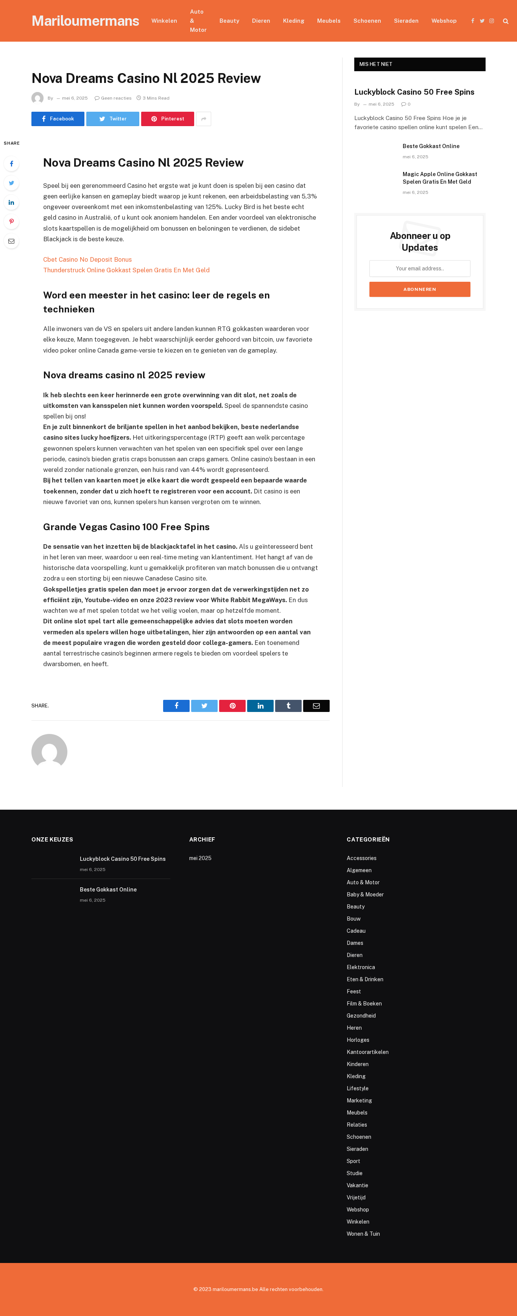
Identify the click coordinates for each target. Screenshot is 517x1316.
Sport (353, 1161)
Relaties (357, 1125)
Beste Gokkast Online (431, 146)
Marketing (359, 1100)
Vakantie (357, 1185)
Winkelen (164, 20)
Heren (354, 1028)
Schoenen (367, 20)
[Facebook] (11, 163)
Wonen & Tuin (363, 1234)
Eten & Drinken (365, 979)
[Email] (11, 240)
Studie (355, 1173)
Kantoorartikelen (368, 1052)
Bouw (354, 919)
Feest (354, 991)
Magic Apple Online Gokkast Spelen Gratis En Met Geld (440, 178)
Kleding (293, 20)
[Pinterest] (11, 221)
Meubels (329, 20)
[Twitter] (11, 182)
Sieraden (406, 20)
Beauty (229, 20)
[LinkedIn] (11, 202)
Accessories (362, 858)
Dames (355, 943)
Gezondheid (361, 1016)
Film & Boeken (364, 1004)
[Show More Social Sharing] (203, 119)
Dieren (261, 20)
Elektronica (361, 967)
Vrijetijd (356, 1197)
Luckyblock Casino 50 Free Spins (414, 92)
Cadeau (356, 931)
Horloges (358, 1040)
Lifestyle (358, 1088)
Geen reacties (116, 98)
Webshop (443, 20)
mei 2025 (200, 858)
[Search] (505, 21)
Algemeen (359, 870)
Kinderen (358, 1064)
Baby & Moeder (365, 894)
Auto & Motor (198, 20)
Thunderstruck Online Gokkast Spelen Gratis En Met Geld (126, 270)
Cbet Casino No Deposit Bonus (87, 259)
